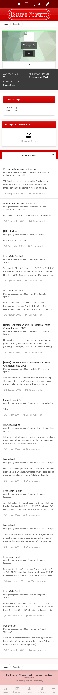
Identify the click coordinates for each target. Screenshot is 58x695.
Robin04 (36, 331)
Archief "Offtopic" (47, 462)
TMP (35, 259)
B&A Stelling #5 (12, 424)
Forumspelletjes (46, 403)
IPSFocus (22, 675)
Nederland (9, 459)
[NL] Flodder (10, 231)
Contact (39, 675)
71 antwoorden (34, 280)
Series (41, 234)
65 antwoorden (38, 650)
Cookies (48, 675)
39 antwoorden (33, 481)
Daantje (6, 172)
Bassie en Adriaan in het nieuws (20, 168)
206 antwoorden (35, 352)
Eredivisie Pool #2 (13, 255)
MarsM (36, 172)
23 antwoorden (37, 246)
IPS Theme (10, 675)
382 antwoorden (39, 193)
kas (34, 234)
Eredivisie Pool (11, 556)
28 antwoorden (33, 449)
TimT (35, 629)
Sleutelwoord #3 (12, 399)
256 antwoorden (33, 415)
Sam (35, 403)
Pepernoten (9, 625)
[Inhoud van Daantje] (29, 65)
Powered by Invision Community (29, 680)
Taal (30, 675)
